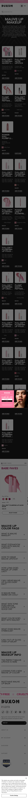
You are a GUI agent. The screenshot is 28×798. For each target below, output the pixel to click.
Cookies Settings (14, 795)
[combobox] (3, 399)
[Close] (26, 778)
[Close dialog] (27, 391)
